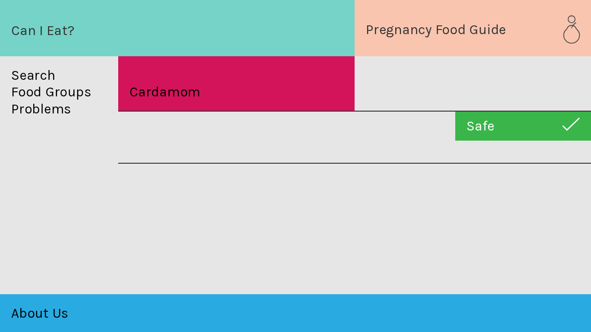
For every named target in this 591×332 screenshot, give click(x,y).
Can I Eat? (42, 30)
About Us (39, 313)
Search (33, 75)
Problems (41, 109)
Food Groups (51, 92)
